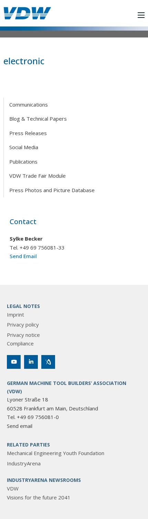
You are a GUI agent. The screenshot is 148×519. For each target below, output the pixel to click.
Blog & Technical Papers (38, 118)
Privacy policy (23, 324)
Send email (19, 425)
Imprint (15, 314)
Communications (28, 104)
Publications (23, 161)
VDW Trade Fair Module (37, 175)
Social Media (23, 147)
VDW (13, 488)
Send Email (23, 256)
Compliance (20, 343)
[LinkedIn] (31, 362)
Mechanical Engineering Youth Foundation (55, 453)
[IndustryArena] (48, 362)
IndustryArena (24, 463)
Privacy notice (23, 334)
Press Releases (28, 133)
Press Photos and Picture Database (52, 190)
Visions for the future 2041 (39, 497)
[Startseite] (27, 13)
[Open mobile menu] (141, 15)
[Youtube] (14, 362)
